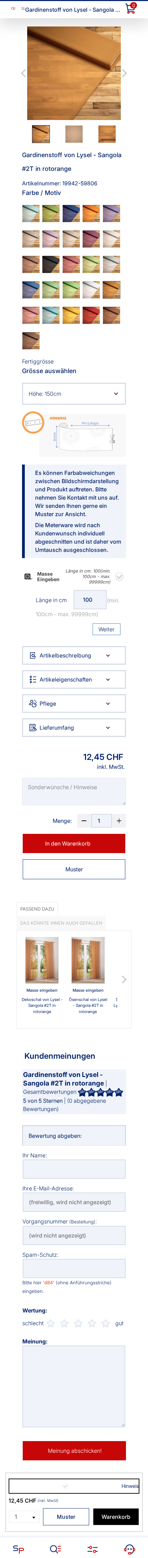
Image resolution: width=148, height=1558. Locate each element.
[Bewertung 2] (64, 1323)
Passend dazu (37, 909)
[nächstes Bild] (124, 73)
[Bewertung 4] (92, 1323)
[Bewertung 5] (106, 1323)
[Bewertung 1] (50, 1323)
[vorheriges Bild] (23, 73)
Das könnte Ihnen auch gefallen (61, 923)
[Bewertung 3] (78, 1323)
